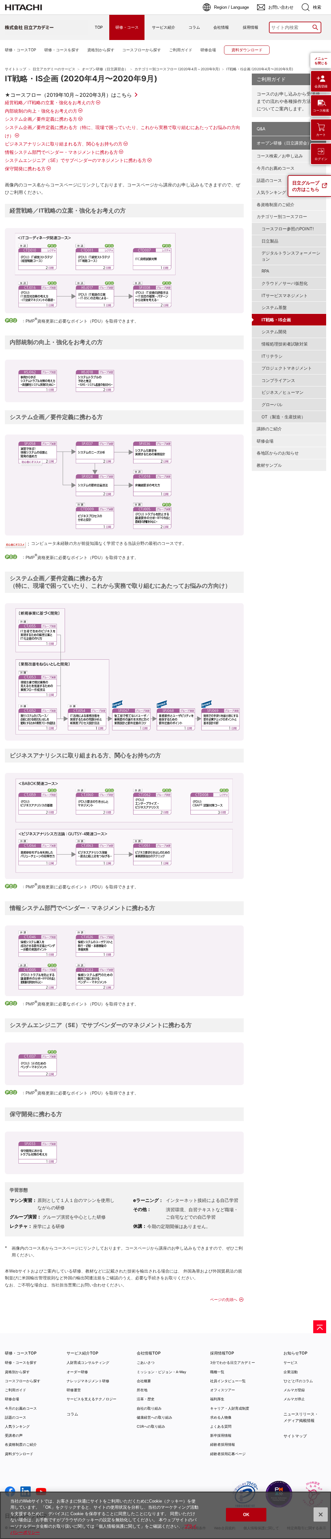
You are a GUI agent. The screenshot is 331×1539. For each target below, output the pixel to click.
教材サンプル (269, 465)
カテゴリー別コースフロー (282, 216)
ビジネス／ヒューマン (283, 392)
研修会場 (265, 441)
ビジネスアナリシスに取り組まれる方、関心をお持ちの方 (64, 143)
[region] (165, 1515)
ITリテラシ (272, 356)
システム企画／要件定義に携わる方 (41, 119)
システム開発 (274, 331)
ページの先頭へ (223, 1299)
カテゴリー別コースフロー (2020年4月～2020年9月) (177, 69)
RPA (265, 271)
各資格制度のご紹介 (275, 204)
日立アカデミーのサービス (54, 69)
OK (246, 1514)
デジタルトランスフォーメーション (291, 256)
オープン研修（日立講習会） (105, 69)
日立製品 (270, 241)
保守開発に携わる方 (25, 168)
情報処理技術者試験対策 (285, 343)
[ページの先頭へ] (319, 1326)
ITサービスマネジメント (285, 295)
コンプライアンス (278, 380)
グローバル (272, 404)
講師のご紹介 (269, 428)
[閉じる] (321, 1514)
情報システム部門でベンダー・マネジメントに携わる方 (61, 152)
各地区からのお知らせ (278, 452)
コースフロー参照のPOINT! (288, 228)
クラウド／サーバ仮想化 (285, 283)
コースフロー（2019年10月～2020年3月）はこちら (71, 95)
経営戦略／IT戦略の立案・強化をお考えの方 (50, 102)
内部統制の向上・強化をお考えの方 (41, 111)
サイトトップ (15, 69)
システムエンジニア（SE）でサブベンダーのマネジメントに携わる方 (75, 160)
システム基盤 (274, 307)
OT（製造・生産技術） (283, 416)
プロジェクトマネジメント (287, 368)
